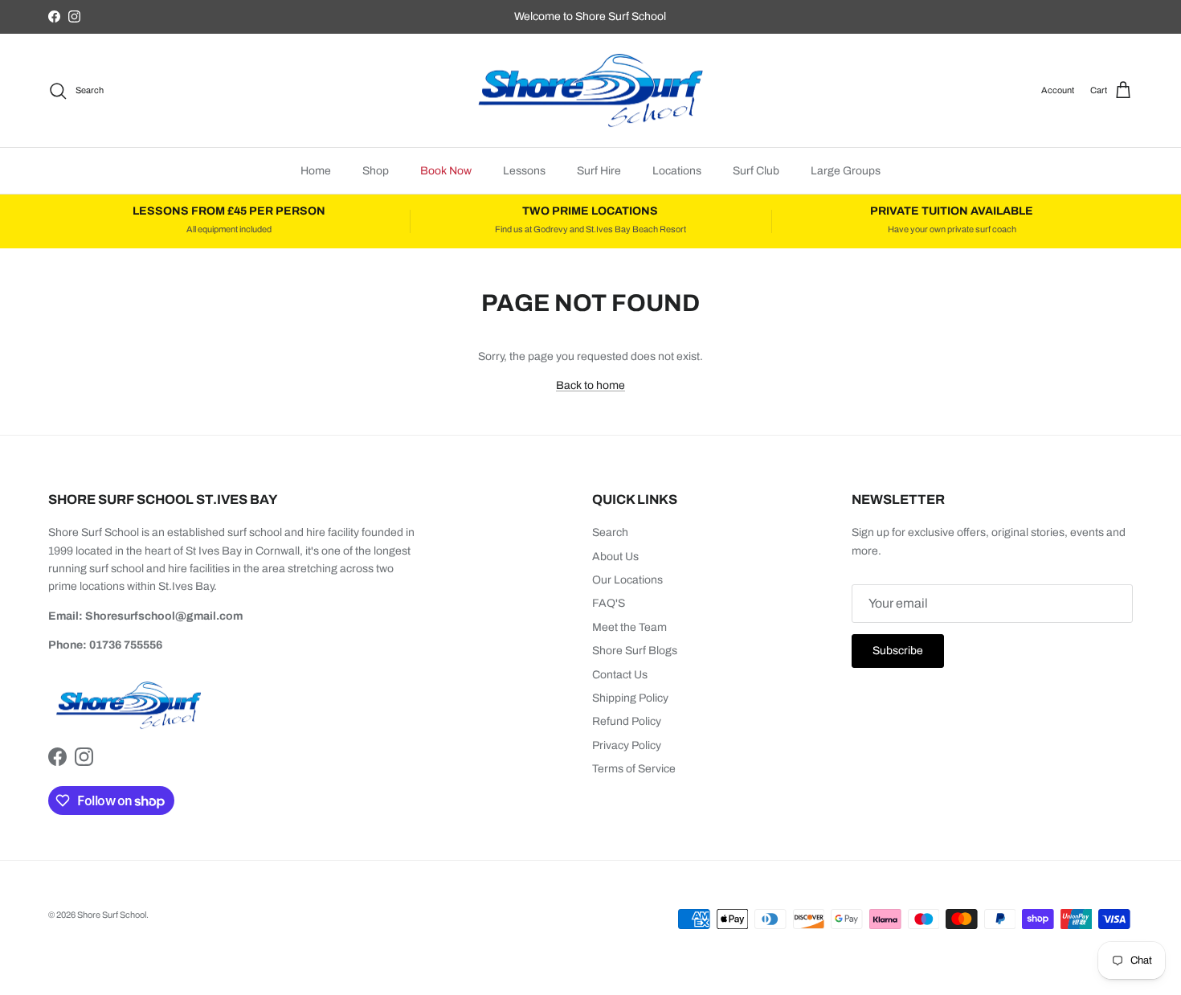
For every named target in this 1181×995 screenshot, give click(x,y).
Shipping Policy (630, 698)
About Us (615, 557)
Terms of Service (634, 769)
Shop (375, 171)
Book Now (446, 171)
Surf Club (756, 171)
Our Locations (627, 580)
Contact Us (620, 675)
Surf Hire (599, 171)
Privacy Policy (626, 745)
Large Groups (846, 171)
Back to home (590, 385)
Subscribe (897, 651)
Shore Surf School (111, 914)
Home (315, 171)
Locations (676, 171)
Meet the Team (629, 627)
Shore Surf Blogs (634, 651)
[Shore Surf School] (590, 91)
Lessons (524, 171)
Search (610, 532)
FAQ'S (608, 603)
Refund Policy (626, 721)
